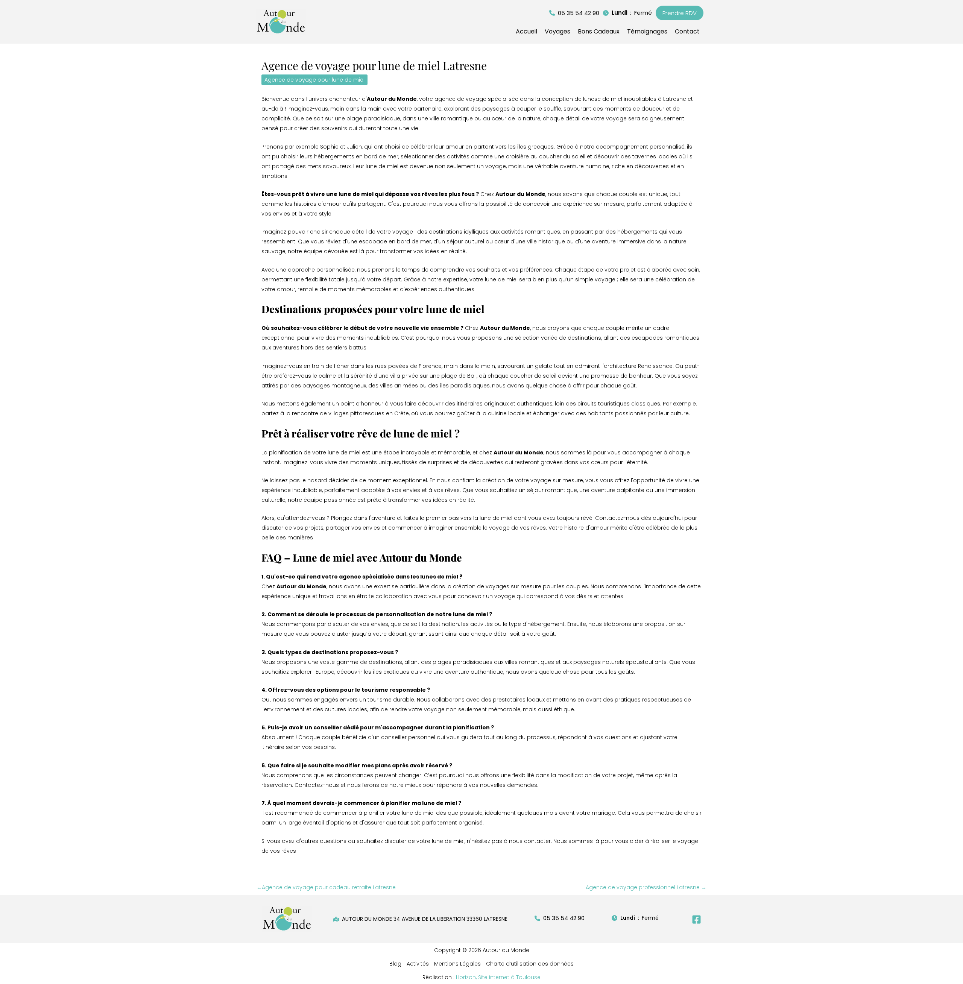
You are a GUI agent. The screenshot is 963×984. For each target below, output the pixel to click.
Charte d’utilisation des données (530, 963)
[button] (574, 13)
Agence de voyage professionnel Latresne (646, 887)
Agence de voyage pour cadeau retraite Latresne (326, 887)
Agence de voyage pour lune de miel (314, 80)
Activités (418, 963)
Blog (395, 963)
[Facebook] (696, 919)
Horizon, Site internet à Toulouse (498, 977)
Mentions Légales (457, 963)
